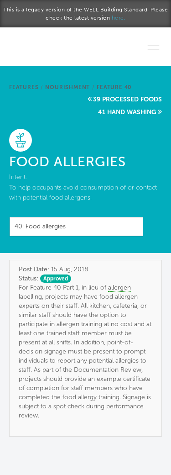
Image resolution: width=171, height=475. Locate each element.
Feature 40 (114, 87)
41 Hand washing (127, 112)
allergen (119, 287)
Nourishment (67, 87)
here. (119, 18)
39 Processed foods (127, 99)
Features (23, 87)
